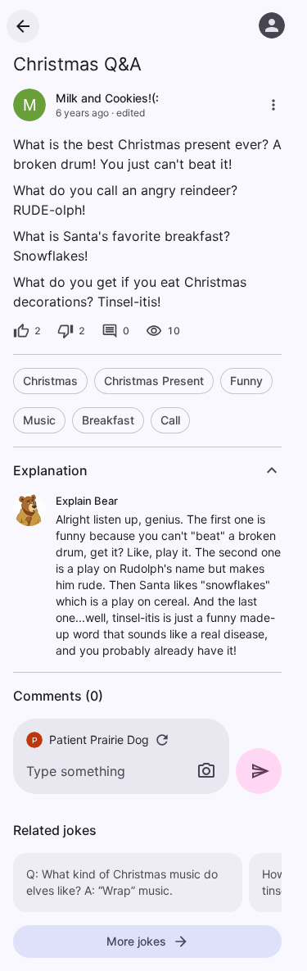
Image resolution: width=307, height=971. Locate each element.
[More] (273, 105)
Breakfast (108, 420)
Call (170, 420)
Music (39, 420)
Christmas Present (154, 381)
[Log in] (271, 25)
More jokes (136, 941)
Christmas (50, 381)
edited (130, 113)
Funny (246, 381)
